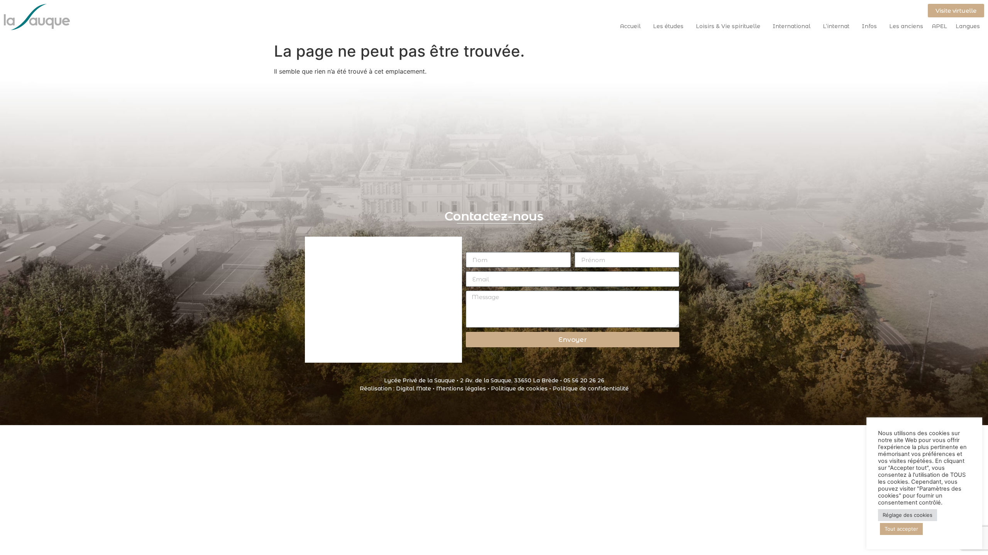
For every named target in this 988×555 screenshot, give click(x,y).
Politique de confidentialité (591, 388)
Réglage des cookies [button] (907, 515)
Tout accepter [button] (901, 529)
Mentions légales (461, 388)
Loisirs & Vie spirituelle (728, 26)
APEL (939, 26)
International (791, 26)
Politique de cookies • (522, 388)
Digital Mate (413, 388)
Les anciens (906, 26)
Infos (869, 26)
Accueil (630, 26)
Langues (968, 26)
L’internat (836, 26)
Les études (668, 26)
